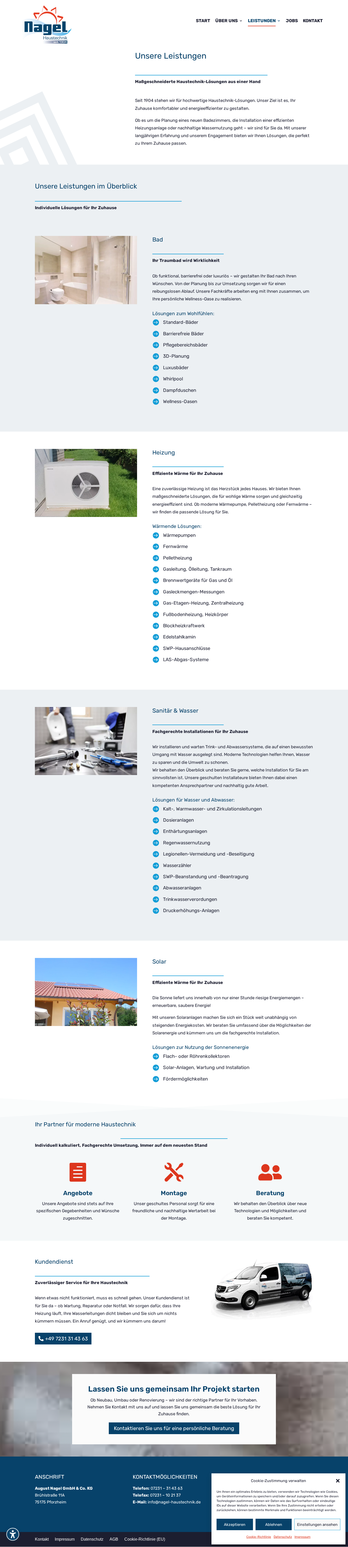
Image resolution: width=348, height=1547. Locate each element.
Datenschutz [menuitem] (92, 1539)
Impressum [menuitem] (65, 1539)
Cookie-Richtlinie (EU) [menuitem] (144, 1539)
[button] (337, 1480)
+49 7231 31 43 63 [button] (66, 1339)
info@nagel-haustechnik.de (174, 1502)
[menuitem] (203, 25)
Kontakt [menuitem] (42, 1539)
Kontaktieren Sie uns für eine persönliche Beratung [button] (174, 1428)
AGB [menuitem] (114, 1539)
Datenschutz (283, 1537)
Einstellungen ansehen (317, 1524)
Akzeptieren (234, 1524)
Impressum (303, 1537)
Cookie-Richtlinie (258, 1537)
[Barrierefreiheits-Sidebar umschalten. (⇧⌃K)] (12, 1534)
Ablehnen (273, 1524)
